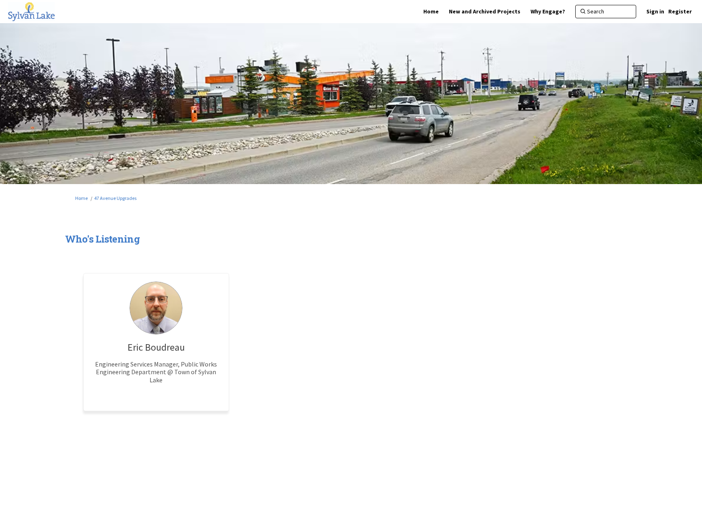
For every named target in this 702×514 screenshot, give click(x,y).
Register (680, 11)
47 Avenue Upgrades (115, 198)
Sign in (655, 11)
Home (81, 198)
